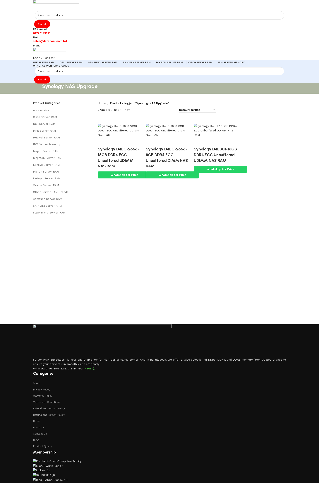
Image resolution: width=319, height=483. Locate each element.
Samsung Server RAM (47, 199)
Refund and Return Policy (49, 408)
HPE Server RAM (44, 130)
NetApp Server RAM (47, 178)
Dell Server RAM (44, 124)
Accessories (41, 110)
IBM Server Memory (46, 144)
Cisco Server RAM (45, 117)
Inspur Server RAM (46, 151)
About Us (38, 427)
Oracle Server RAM (46, 185)
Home (36, 421)
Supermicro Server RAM (49, 212)
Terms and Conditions (46, 402)
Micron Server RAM (46, 171)
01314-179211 (76, 368)
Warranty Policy (42, 395)
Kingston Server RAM (47, 158)
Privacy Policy (41, 389)
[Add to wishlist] (122, 141)
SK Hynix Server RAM (47, 205)
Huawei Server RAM (46, 137)
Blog (36, 439)
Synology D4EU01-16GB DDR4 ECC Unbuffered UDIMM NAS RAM (215, 155)
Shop (36, 383)
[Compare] (102, 141)
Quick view (112, 141)
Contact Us (40, 433)
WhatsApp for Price (124, 175)
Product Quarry (42, 446)
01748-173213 (57, 368)
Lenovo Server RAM (46, 164)
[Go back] (37, 88)
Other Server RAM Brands (50, 192)
